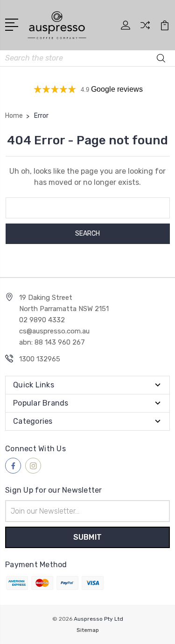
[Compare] (145, 28)
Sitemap (88, 630)
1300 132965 (39, 359)
